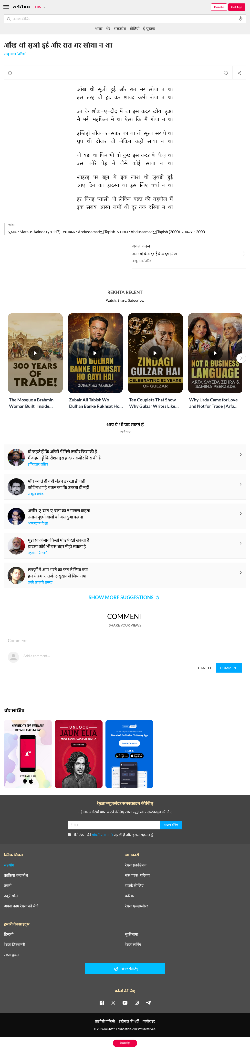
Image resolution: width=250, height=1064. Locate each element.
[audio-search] (241, 19)
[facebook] (101, 1002)
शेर (108, 28)
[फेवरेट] (225, 73)
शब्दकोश (120, 28)
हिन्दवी (8, 934)
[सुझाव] (10, 73)
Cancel (205, 668)
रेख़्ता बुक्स (11, 955)
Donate (219, 7)
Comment (229, 668)
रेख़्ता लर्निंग (133, 944)
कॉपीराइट (149, 1021)
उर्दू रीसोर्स (11, 896)
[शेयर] (239, 73)
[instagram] (137, 1002)
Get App (236, 7)
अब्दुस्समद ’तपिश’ (15, 54)
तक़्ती (7, 885)
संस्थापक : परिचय (137, 875)
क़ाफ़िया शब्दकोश (16, 875)
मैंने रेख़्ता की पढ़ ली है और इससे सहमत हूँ (113, 834)
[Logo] (21, 7)
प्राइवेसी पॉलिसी (105, 1021)
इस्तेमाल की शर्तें (129, 1021)
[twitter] (113, 1002)
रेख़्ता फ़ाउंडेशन (135, 865)
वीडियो (134, 28)
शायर (99, 28)
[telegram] (148, 1002)
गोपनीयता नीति (102, 834)
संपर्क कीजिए (134, 885)
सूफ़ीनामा (131, 934)
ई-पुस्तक (149, 28)
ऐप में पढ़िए (125, 1043)
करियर (130, 896)
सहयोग (9, 865)
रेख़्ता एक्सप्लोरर (136, 906)
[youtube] (125, 1002)
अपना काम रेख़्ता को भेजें (21, 906)
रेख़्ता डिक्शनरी (14, 944)
